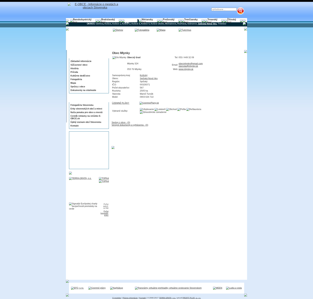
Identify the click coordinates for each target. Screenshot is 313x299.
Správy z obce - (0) (121, 122)
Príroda (74, 72)
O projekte (116, 298)
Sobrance (192, 23)
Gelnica (99, 23)
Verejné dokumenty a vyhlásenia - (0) (130, 125)
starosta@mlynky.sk (188, 66)
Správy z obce (77, 86)
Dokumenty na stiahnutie (83, 90)
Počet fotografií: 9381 (104, 213)
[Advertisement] (88, 150)
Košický (143, 75)
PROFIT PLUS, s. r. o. (192, 298)
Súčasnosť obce (78, 65)
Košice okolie (157, 23)
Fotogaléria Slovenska (81, 105)
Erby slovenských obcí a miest (86, 108)
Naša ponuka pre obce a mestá (86, 112)
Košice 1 (116, 23)
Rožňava (181, 23)
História (74, 68)
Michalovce (170, 23)
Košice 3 (136, 23)
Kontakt (74, 125)
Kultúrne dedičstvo (80, 75)
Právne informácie (130, 298)
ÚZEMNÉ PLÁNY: (120, 103)
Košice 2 (126, 23)
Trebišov (222, 23)
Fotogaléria (76, 79)
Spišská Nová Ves (149, 78)
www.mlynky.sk (186, 69)
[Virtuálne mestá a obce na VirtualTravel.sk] (168, 288)
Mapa (73, 83)
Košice (108, 23)
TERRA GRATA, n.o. (167, 298)
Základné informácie (80, 61)
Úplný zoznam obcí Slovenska (85, 122)
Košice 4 (145, 23)
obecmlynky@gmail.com (191, 63)
